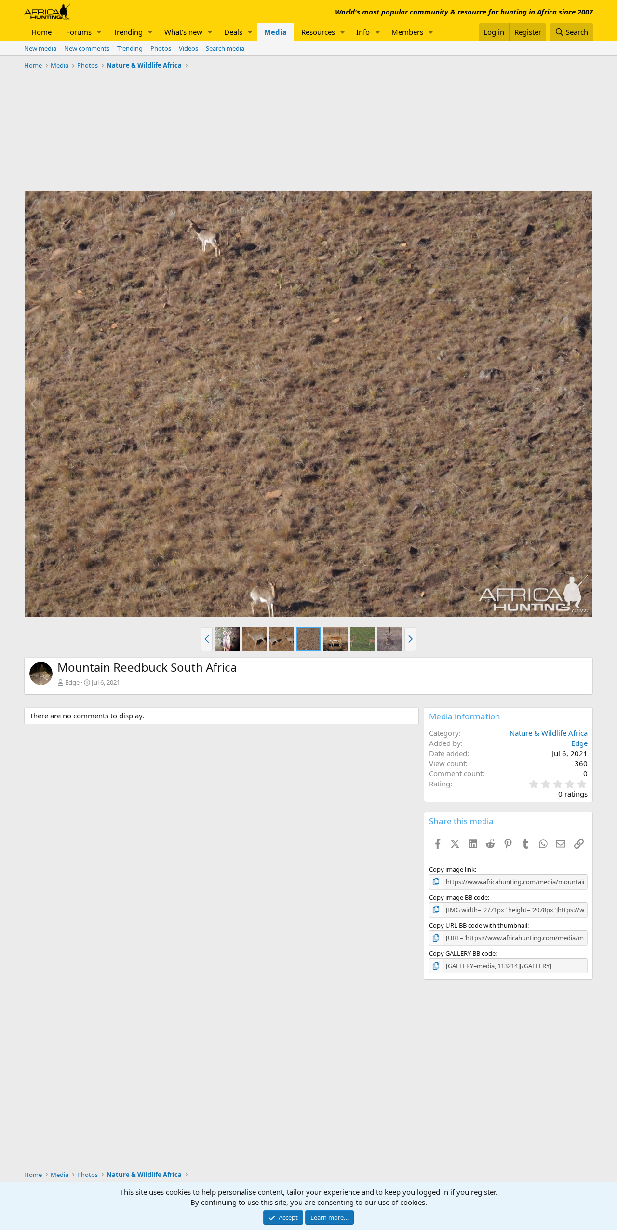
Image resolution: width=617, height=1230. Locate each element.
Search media (225, 48)
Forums (79, 32)
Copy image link (452, 869)
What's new (183, 32)
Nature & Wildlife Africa (549, 733)
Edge (72, 682)
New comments (86, 48)
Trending (128, 32)
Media (275, 32)
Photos (160, 48)
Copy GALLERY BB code (462, 953)
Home (41, 32)
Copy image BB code (458, 897)
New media (40, 48)
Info (363, 32)
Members (407, 32)
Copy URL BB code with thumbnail (478, 925)
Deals (233, 32)
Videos (188, 48)
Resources (318, 32)
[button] (99, 32)
